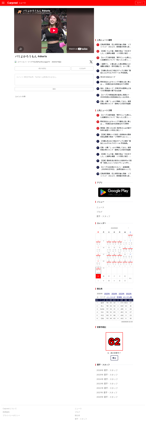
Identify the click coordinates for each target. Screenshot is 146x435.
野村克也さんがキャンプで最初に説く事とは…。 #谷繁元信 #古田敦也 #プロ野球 (115, 83)
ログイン (140, 3)
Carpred (12, 2)
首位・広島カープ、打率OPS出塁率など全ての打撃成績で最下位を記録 (115, 89)
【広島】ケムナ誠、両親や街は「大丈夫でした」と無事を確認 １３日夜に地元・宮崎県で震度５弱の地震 (115, 52)
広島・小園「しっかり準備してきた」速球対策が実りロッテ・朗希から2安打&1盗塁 (115, 102)
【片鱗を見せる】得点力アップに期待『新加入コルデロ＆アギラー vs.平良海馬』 (115, 72)
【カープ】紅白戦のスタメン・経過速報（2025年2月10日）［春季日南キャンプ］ (116, 168)
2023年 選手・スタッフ (107, 383)
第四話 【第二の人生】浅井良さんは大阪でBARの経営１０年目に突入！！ (115, 129)
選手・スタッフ (103, 216)
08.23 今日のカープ (107, 77)
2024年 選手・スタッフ (107, 379)
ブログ (99, 212)
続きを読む (42, 68)
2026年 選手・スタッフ (107, 370)
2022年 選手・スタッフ (107, 388)
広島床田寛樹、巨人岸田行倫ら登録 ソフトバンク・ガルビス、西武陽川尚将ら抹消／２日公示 (115, 46)
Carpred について (10, 408)
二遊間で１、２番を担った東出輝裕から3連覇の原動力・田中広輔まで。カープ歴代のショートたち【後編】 (115, 65)
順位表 (77, 415)
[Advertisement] (114, 22)
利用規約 (6, 412)
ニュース (100, 207)
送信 (54, 89)
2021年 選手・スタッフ (106, 392)
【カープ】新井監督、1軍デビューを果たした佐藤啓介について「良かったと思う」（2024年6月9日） (116, 59)
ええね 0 (82, 68)
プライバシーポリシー (11, 415)
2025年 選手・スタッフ (107, 375)
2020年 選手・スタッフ (107, 397)
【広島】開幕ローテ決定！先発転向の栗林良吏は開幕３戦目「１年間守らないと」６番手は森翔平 (115, 136)
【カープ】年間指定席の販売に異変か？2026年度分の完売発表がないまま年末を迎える (115, 96)
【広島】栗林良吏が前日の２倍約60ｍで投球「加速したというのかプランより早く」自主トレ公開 (116, 162)
